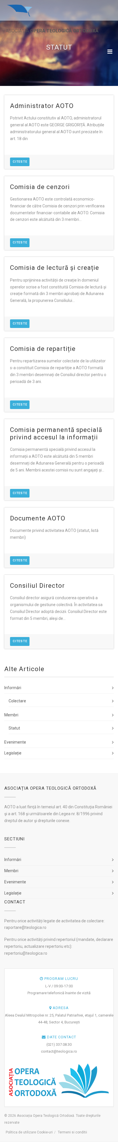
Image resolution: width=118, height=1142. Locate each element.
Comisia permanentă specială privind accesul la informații (56, 433)
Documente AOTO (37, 518)
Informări (12, 687)
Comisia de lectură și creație (54, 267)
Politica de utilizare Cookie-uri (29, 1132)
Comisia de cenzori (40, 186)
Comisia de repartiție (43, 348)
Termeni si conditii (72, 1132)
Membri (11, 715)
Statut (14, 728)
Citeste (20, 162)
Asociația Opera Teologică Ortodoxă (45, 1116)
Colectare (17, 701)
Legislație (12, 753)
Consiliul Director (37, 585)
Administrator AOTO (42, 105)
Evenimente (15, 742)
